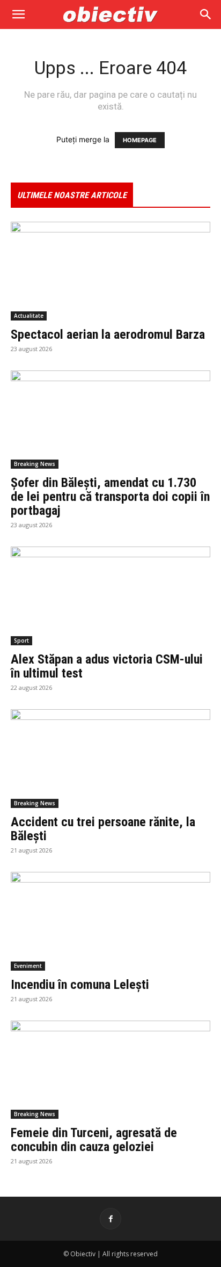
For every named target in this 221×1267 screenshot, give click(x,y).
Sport (21, 640)
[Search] (206, 14)
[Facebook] (110, 1218)
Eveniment (28, 966)
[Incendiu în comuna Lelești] (110, 921)
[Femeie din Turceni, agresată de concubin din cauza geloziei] (110, 1070)
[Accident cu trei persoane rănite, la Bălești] (110, 758)
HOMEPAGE (140, 140)
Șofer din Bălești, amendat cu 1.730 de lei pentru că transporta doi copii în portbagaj (110, 496)
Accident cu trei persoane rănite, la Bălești (103, 828)
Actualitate (28, 315)
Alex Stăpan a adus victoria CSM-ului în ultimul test (107, 666)
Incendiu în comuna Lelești (80, 984)
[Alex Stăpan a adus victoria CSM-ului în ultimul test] (110, 596)
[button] (18, 14)
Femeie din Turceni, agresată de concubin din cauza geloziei (94, 1139)
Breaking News (34, 464)
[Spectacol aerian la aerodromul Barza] (110, 271)
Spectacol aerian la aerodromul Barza (108, 334)
